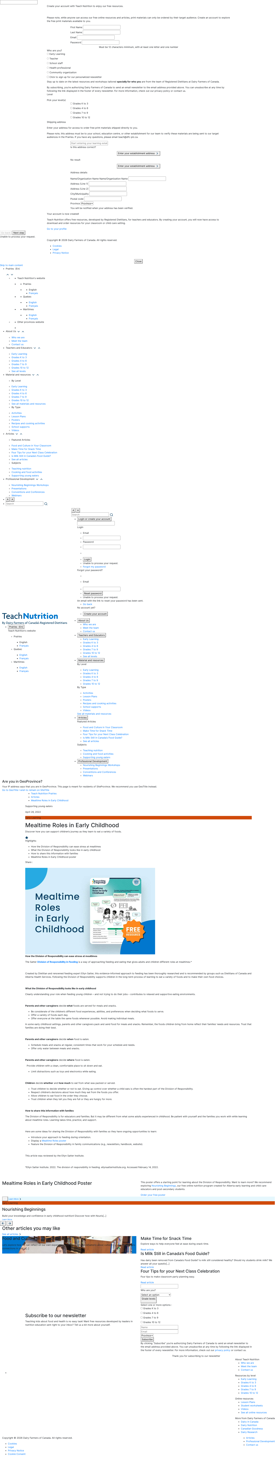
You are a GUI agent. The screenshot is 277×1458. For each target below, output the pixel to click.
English (33, 302)
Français (33, 293)
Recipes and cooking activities (28, 423)
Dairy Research (249, 1432)
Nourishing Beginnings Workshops (30, 485)
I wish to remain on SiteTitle (34, 790)
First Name (76, 27)
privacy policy (222, 1350)
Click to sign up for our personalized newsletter (75, 77)
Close (138, 261)
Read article (8, 1251)
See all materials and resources (29, 403)
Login (87, 559)
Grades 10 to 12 (81, 117)
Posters (16, 419)
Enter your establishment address (136, 153)
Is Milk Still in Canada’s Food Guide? (31, 455)
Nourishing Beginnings (164, 1185)
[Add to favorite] (5, 1199)
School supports (21, 426)
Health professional (60, 67)
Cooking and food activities (27, 472)
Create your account (95, 613)
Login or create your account (94, 518)
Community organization (62, 72)
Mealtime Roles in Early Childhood (49, 800)
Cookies (57, 245)
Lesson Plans (19, 416)
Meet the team (19, 340)
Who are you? (148, 1290)
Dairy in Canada (249, 1421)
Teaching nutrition (21, 468)
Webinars (16, 495)
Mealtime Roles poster (54, 1140)
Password (75, 42)
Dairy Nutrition (249, 1425)
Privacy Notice (61, 252)
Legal (56, 249)
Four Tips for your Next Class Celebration (34, 452)
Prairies (16, 626)
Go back (5, 232)
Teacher (53, 58)
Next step (18, 232)
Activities (17, 413)
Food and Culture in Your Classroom (31, 445)
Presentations (19, 488)
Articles (82, 717)
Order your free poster (153, 1194)
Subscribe (147, 1339)
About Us (83, 620)
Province (75, 203)
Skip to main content (11, 265)
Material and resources (90, 660)
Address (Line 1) (79, 183)
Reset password (93, 593)
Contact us (18, 344)
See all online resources (254, 1412)
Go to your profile (57, 228)
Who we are (18, 337)
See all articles (20, 459)
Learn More (13, 1199)
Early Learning (57, 53)
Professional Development (92, 761)
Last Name (76, 32)
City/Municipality (79, 193)
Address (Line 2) (79, 188)
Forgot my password (94, 566)
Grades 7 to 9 (80, 112)
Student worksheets (252, 1405)
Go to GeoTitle (10, 790)
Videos (15, 430)
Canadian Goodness (252, 1428)
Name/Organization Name (84, 178)
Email (73, 37)
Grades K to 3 (80, 103)
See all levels (19, 371)
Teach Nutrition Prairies (44, 793)
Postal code (76, 198)
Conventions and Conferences (28, 492)
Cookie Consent (17, 1454)
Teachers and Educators (91, 635)
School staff (56, 63)
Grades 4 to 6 (80, 108)
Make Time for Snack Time (26, 449)
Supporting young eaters (25, 475)
